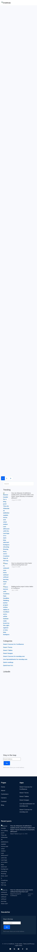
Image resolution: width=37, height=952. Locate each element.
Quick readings (8, 662)
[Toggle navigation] (35, 3)
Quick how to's (8, 135)
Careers (4, 798)
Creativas (11, 944)
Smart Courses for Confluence (13, 183)
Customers (4, 794)
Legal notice (18, 945)
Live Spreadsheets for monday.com (15, 659)
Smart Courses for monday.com (14, 656)
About (3, 790)
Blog (2, 805)
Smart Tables (8, 40)
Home (3, 787)
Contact (3, 801)
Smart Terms (7, 647)
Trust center (18, 944)
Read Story (26, 58)
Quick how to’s (8, 665)
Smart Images (8, 653)
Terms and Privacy (28, 944)
